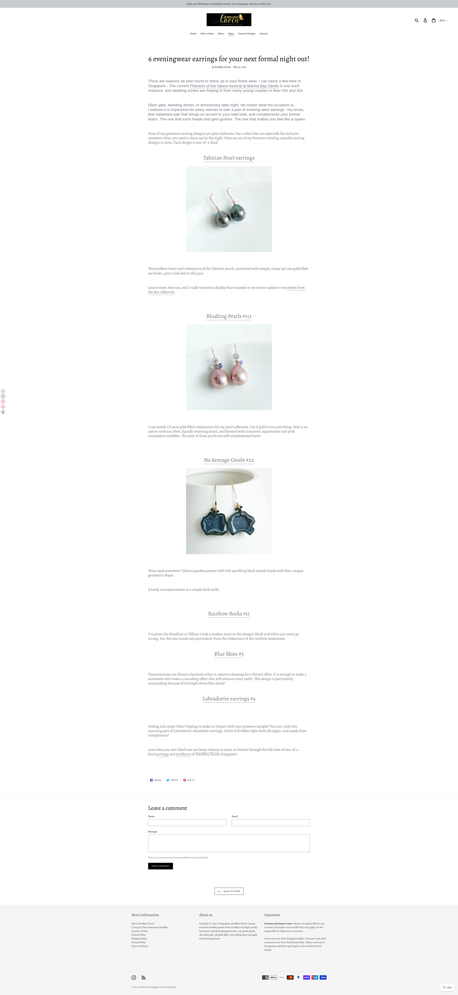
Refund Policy (138, 935)
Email (235, 816)
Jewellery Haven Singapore (149, 987)
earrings (162, 754)
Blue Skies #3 (229, 654)
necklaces (183, 754)
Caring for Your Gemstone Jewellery (149, 927)
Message (152, 831)
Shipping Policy (139, 938)
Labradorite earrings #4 (229, 698)
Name (151, 816)
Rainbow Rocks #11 (229, 613)
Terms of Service (139, 946)
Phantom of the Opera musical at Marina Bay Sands (234, 86)
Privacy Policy (138, 942)
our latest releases (206, 749)
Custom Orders (139, 931)
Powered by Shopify (168, 987)
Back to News (231, 891)
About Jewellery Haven (142, 923)
